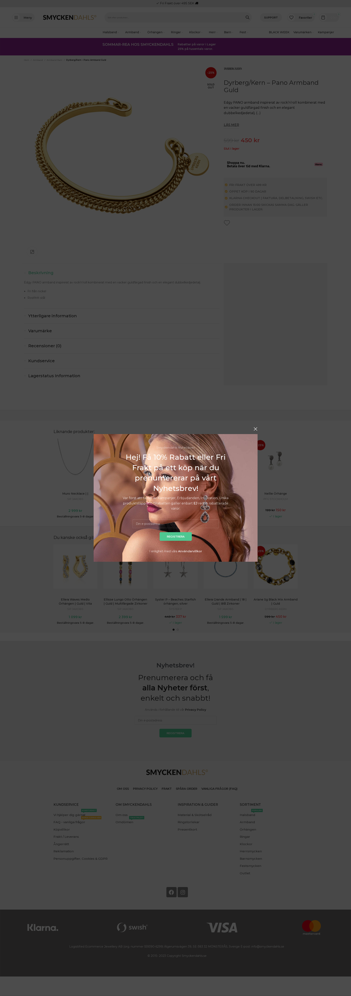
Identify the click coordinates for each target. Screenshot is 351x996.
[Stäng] (255, 429)
